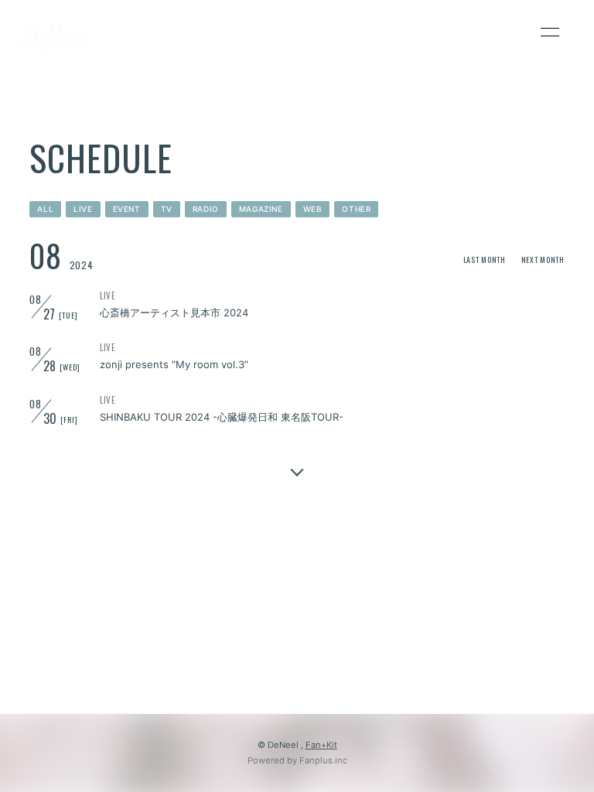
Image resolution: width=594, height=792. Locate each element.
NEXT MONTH (543, 259)
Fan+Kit (321, 744)
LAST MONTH (484, 259)
